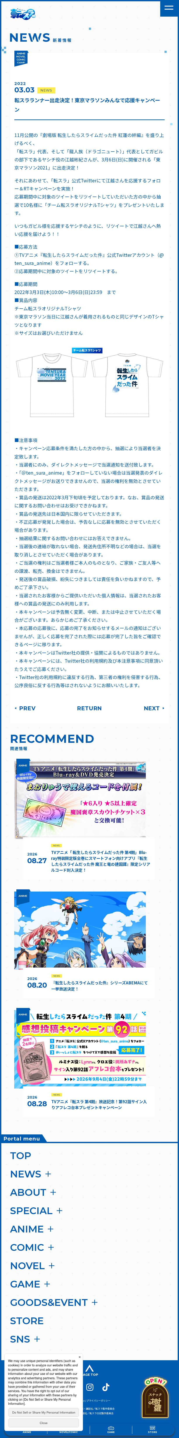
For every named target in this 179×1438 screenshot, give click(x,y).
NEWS (25, 1174)
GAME (25, 1284)
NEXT (152, 708)
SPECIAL (31, 1211)
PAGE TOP (89, 1375)
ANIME (27, 1229)
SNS (20, 1339)
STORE (27, 1321)
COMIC (27, 1247)
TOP (20, 1155)
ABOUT (28, 1192)
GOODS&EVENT (49, 1302)
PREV (26, 708)
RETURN (89, 708)
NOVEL (27, 1266)
